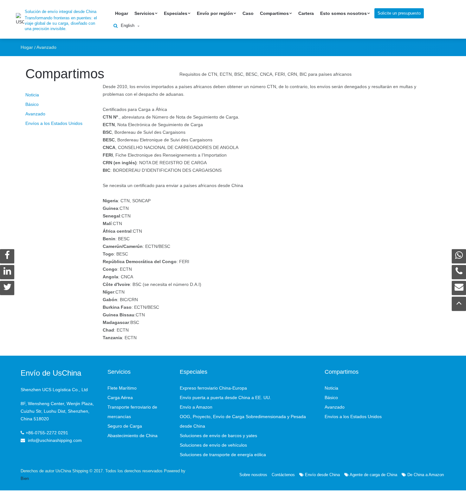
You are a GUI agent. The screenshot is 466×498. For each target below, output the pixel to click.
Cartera (306, 13)
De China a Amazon (425, 474)
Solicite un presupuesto (399, 13)
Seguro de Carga (124, 426)
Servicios (144, 13)
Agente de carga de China (373, 474)
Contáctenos (283, 474)
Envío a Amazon (196, 407)
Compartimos (274, 13)
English (127, 25)
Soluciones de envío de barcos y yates (218, 435)
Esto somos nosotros (343, 13)
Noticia (32, 94)
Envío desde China (322, 474)
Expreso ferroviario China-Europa (213, 388)
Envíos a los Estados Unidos (53, 123)
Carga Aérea (120, 397)
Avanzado (46, 47)
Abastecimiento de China (132, 435)
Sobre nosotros (253, 474)
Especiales (175, 13)
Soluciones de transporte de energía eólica (223, 454)
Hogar (121, 13)
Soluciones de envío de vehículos (213, 445)
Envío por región (215, 13)
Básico (32, 104)
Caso (248, 13)
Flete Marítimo (122, 388)
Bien (25, 478)
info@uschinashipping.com (55, 440)
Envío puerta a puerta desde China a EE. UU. (225, 397)
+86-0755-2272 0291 (47, 432)
